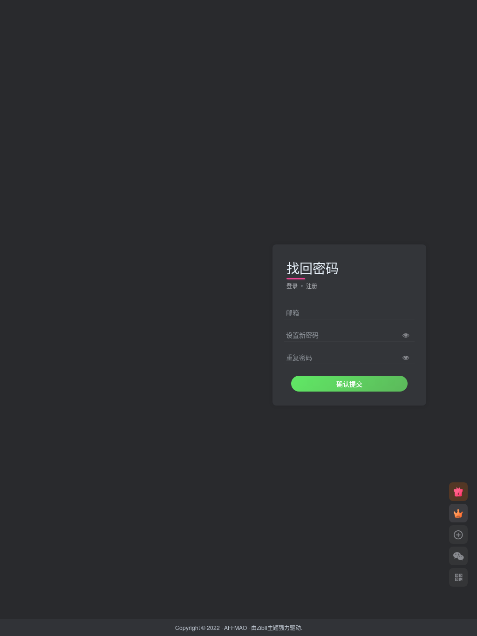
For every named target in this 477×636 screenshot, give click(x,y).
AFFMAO (235, 627)
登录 (292, 286)
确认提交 (349, 383)
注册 (311, 286)
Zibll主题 (268, 627)
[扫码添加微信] (458, 556)
